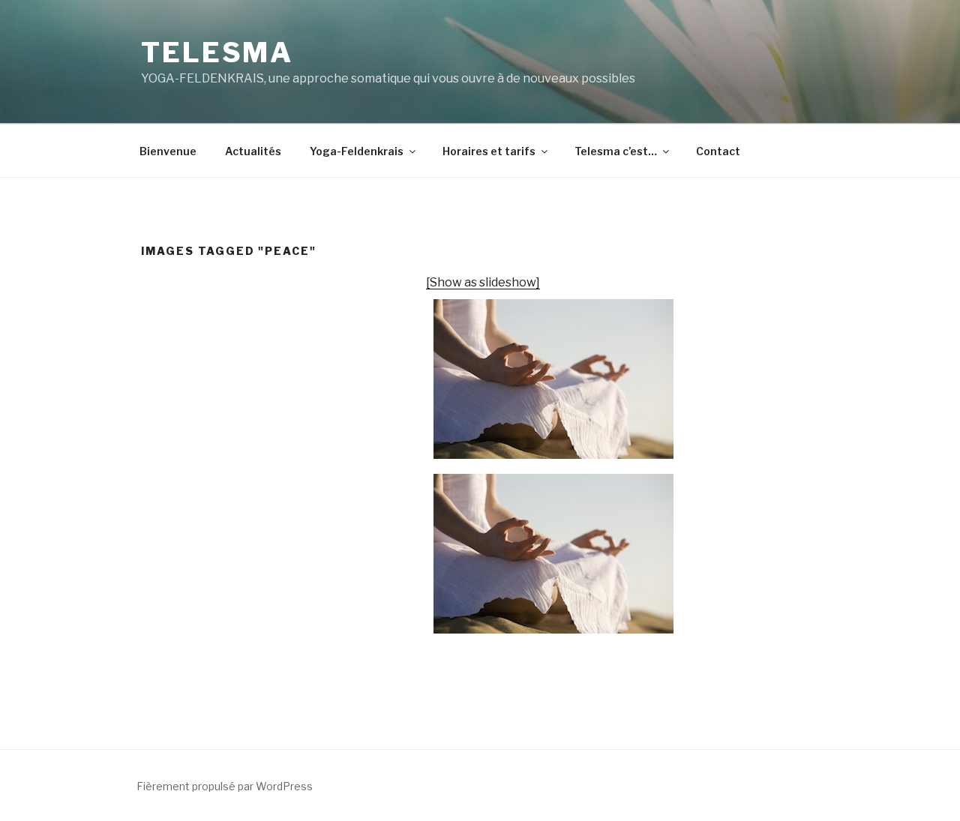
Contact (718, 151)
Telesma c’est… (615, 151)
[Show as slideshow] (483, 282)
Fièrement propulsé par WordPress (224, 786)
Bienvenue (168, 151)
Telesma (217, 52)
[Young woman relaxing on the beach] (554, 379)
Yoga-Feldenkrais (357, 151)
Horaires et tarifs (489, 151)
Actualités (253, 151)
